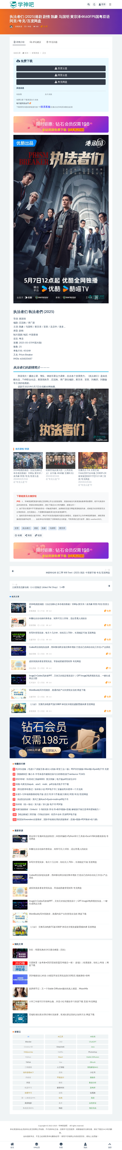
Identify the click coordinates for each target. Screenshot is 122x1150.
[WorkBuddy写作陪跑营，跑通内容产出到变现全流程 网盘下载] (18, 694)
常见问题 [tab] (53, 42)
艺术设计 (32, 683)
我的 (85, 1147)
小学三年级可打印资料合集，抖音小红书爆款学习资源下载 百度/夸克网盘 (63, 1002)
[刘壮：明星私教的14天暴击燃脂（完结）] (20, 953)
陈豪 (44, 528)
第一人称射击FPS (28, 1098)
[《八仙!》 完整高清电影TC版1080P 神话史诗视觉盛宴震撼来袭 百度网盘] (18, 708)
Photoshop (92, 1052)
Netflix (60, 1052)
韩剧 (60, 1108)
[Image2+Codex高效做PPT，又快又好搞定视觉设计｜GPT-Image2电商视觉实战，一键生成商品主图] (18, 679)
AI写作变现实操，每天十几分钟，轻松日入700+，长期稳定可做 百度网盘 (62, 633)
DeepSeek (60, 1047)
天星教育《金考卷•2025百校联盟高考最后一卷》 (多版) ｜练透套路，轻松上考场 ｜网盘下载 (69, 964)
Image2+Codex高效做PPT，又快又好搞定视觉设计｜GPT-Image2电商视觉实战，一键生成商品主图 (68, 902)
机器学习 (28, 1088)
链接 (39, 535)
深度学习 (28, 1093)
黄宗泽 (62, 528)
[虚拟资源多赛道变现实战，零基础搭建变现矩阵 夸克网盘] (18, 665)
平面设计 (60, 1077)
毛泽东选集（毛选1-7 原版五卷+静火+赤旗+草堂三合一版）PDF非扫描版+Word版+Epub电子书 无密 (62, 769)
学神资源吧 (62, 1126)
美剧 (92, 1098)
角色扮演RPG (28, 1108)
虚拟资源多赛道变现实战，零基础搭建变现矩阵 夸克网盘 (55, 661)
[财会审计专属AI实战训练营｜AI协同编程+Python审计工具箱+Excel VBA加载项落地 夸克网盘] (20, 838)
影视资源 (18, 26)
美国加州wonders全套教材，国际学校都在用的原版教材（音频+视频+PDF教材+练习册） (58, 820)
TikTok (28, 1062)
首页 (26, 53)
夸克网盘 (62, 82)
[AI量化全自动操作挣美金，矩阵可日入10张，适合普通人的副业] (18, 622)
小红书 (92, 1072)
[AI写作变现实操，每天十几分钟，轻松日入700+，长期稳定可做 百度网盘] (18, 636)
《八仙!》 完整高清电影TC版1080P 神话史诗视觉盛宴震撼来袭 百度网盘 (62, 704)
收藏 (19, 535)
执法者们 (26, 528)
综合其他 (32, 668)
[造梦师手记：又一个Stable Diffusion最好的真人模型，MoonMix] (20, 992)
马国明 (52, 528)
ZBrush (93, 1062)
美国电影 (28, 1103)
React (60, 1057)
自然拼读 (92, 1103)
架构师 (92, 1088)
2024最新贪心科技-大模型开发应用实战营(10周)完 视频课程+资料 (59, 976)
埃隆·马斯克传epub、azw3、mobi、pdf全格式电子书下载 (42, 784)
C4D (60, 1042)
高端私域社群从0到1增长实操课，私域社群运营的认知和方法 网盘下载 (61, 1015)
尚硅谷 (28, 1077)
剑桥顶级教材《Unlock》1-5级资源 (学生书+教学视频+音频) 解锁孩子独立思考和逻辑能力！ (58, 809)
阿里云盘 (62, 75)
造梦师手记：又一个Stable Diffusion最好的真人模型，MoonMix (58, 989)
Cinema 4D (28, 1047)
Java (92, 1047)
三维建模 (28, 1067)
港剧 (36, 528)
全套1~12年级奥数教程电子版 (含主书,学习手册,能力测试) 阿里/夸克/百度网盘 (52, 794)
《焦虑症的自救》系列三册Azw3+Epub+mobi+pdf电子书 (42, 799)
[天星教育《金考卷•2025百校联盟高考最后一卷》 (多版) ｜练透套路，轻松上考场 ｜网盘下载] (20, 966)
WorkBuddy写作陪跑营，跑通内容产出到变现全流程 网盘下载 (57, 690)
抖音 (28, 1083)
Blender (28, 1042)
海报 (29, 535)
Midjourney (28, 1052)
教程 (60, 1083)
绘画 (60, 1098)
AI (28, 1036)
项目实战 (92, 1108)
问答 (61, 1147)
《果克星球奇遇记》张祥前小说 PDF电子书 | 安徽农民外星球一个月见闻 (49, 789)
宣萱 (17, 528)
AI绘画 (92, 1036)
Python (28, 1057)
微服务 (92, 1077)
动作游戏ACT (28, 1072)
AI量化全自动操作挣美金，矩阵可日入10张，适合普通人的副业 (58, 618)
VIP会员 (36, 1147)
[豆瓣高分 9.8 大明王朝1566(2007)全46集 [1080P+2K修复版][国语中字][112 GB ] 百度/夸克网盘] (93, 460)
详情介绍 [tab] (20, 42)
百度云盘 (62, 68)
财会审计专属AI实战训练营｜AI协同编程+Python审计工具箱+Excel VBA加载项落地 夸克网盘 (68, 837)
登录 (103, 4)
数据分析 (92, 1083)
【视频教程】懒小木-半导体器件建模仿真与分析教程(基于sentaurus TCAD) (50, 774)
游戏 (60, 1093)
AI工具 (60, 1036)
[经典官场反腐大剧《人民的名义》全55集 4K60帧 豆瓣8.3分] (60, 460)
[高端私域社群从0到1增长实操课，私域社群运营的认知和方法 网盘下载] (20, 1018)
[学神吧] (11, 26)
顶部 (110, 1147)
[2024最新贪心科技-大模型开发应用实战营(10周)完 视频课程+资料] (20, 979)
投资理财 (32, 625)
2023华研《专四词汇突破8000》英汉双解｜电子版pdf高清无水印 (46, 779)
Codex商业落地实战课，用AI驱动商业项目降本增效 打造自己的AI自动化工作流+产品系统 (69, 647)
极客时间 (60, 1088)
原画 (60, 1072)
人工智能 (60, 1067)
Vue (60, 1062)
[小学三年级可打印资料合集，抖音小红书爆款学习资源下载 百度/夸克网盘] (20, 1005)
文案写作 (32, 640)
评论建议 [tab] (37, 42)
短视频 (92, 1093)
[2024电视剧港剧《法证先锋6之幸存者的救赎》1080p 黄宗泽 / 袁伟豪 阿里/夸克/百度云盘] (28, 460)
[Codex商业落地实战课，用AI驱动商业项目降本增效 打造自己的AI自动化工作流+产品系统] (18, 651)
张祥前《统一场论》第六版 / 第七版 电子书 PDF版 (39, 804)
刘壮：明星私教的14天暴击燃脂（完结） (48, 950)
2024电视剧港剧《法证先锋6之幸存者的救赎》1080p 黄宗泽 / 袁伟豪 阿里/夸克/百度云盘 (27, 473)
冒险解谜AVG (92, 1067)
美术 (60, 1103)
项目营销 (32, 654)
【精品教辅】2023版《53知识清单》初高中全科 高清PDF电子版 (47, 814)
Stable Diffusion (92, 1057)
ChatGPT (92, 1042)
